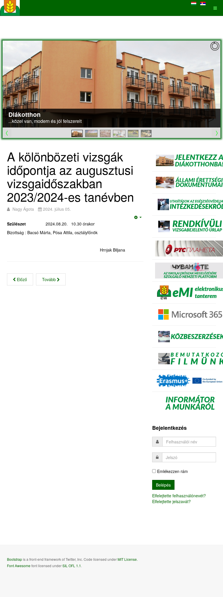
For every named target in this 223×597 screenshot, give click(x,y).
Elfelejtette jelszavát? (171, 501)
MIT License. (128, 559)
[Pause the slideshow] (202, 84)
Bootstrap (14, 559)
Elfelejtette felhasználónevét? (179, 495)
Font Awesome (18, 565)
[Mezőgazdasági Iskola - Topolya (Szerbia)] (10, 8)
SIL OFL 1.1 (71, 565)
